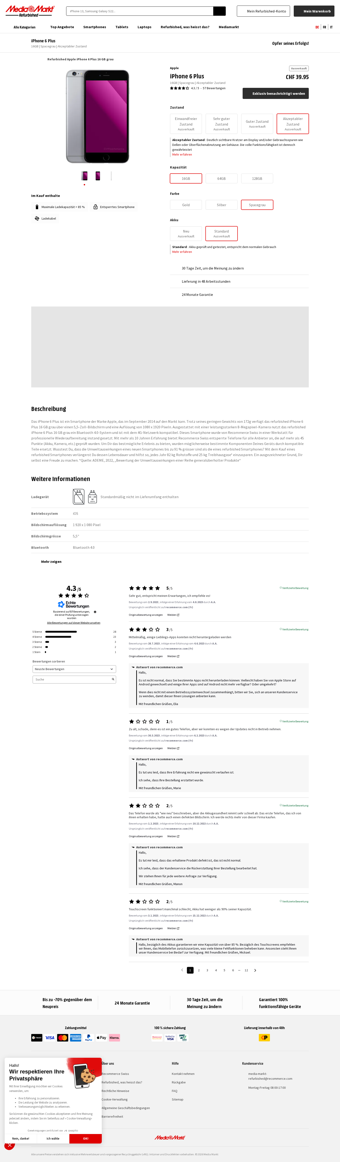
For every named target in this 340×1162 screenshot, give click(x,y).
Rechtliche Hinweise (115, 1091)
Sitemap (177, 1099)
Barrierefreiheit (112, 1116)
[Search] (219, 11)
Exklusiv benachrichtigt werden (279, 93)
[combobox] (139, 11)
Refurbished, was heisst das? (122, 1082)
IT (331, 26)
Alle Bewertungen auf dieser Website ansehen (73, 622)
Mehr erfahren (182, 154)
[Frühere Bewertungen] (182, 970)
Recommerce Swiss (115, 1074)
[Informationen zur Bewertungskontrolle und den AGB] (95, 612)
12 (246, 970)
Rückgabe (179, 1082)
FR (324, 26)
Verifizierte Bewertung (295, 587)
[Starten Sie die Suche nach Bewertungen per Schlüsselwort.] (113, 679)
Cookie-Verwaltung (115, 1099)
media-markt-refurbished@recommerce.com (270, 1076)
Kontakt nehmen (183, 1074)
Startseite (33, 59)
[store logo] (30, 11)
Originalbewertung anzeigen (146, 614)
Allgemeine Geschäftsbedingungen (126, 1108)
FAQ (174, 1091)
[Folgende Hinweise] (255, 970)
